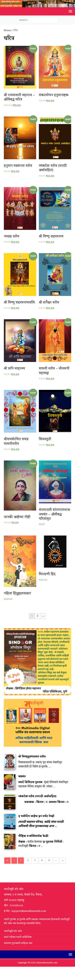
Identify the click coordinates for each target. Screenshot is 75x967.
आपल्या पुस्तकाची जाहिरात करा (18, 943)
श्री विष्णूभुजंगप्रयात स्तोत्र (32, 756)
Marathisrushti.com (47, 963)
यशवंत (22, 776)
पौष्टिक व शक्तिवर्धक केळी (33, 836)
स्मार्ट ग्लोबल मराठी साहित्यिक (18, 937)
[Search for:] (37, 20)
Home (7, 30)
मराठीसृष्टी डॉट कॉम (13, 931)
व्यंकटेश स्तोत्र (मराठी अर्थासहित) (37, 796)
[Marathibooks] (37, 5)
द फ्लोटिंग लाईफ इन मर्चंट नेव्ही (36, 816)
